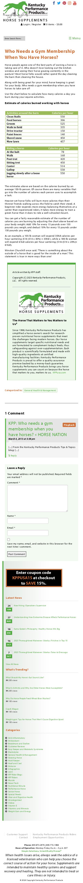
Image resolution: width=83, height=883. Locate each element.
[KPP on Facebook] (54, 3)
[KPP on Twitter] (58, 3)
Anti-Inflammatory (16, 737)
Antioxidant (13, 740)
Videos (11, 802)
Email (11, 527)
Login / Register (32, 24)
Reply (13, 455)
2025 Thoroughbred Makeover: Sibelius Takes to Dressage (40, 652)
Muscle (11, 780)
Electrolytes (13, 752)
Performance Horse (17, 788)
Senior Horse (14, 791)
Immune (12, 766)
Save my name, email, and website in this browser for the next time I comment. (39, 545)
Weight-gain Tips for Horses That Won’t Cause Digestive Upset (34, 719)
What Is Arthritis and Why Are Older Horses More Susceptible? (34, 687)
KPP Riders (13, 777)
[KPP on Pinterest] (64, 3)
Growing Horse (15, 757)
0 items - (54, 24)
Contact (23, 837)
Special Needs (14, 794)
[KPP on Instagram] (69, 3)
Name (11, 515)
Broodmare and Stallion (19, 743)
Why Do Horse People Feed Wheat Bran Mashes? (28, 698)
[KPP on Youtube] (75, 3)
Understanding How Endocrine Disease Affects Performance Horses (45, 617)
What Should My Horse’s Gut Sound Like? (25, 677)
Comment (13, 482)
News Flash (13, 783)
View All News (12, 664)
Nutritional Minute (16, 785)
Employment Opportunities (48, 837)
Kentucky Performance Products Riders (54, 834)
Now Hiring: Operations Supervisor (30, 605)
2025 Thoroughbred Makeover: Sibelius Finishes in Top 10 (40, 640)
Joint (10, 771)
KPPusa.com (60, 372)
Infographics (14, 768)
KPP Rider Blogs (15, 774)
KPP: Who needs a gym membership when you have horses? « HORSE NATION (37, 428)
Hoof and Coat (15, 763)
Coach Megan (12, 708)
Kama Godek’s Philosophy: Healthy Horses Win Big (37, 628)
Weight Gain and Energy (19, 811)
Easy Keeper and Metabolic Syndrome (25, 749)
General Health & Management (40, 390)
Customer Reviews (16, 746)
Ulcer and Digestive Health (20, 797)
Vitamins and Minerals (18, 808)
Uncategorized (15, 800)
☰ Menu (75, 38)
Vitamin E (12, 805)
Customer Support (17, 834)
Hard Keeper (14, 760)
